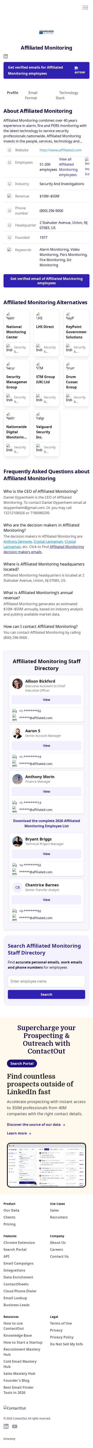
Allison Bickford (40, 681)
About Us (58, 1242)
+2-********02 (30, 865)
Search (46, 994)
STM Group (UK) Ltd (45, 379)
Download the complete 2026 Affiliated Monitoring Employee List (46, 823)
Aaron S (32, 730)
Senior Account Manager (43, 736)
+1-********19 (30, 757)
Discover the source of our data (34, 1124)
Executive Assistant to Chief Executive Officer (45, 688)
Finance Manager (38, 781)
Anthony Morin (40, 776)
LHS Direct (45, 326)
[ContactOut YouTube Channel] (14, 1426)
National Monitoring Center (16, 331)
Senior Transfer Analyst (42, 890)
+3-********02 (30, 911)
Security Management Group (16, 381)
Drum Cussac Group (72, 381)
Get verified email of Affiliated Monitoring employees (46, 280)
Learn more (17, 1133)
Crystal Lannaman (48, 541)
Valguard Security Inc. (44, 432)
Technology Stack (67, 95)
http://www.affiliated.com (61, 150)
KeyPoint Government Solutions (76, 331)
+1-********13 (30, 803)
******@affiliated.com (35, 718)
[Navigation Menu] (85, 7)
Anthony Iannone (17, 541)
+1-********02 (30, 711)
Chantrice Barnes (42, 884)
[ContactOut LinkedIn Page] (6, 1426)
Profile (12, 92)
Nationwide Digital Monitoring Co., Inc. (16, 432)
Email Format (31, 95)
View (46, 700)
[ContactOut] (24, 7)
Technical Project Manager (44, 844)
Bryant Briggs (38, 839)
